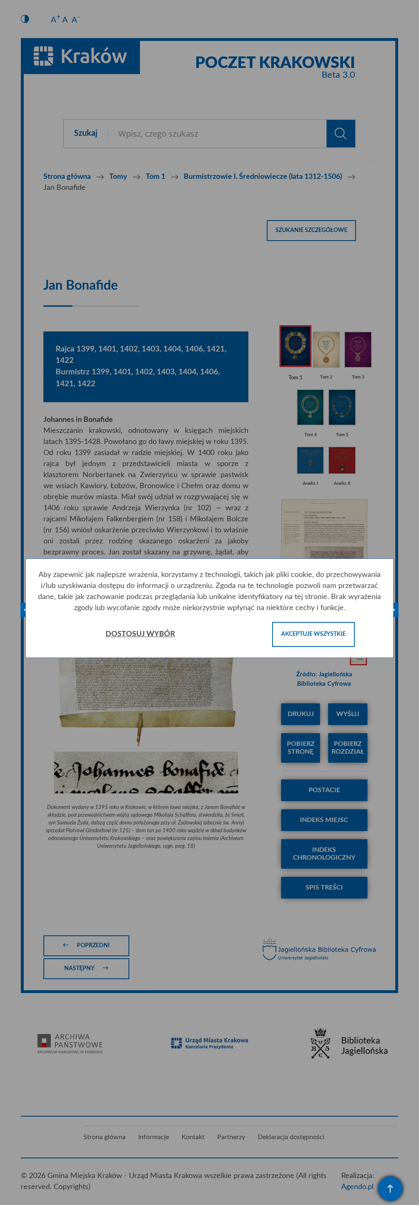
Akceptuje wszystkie (313, 634)
